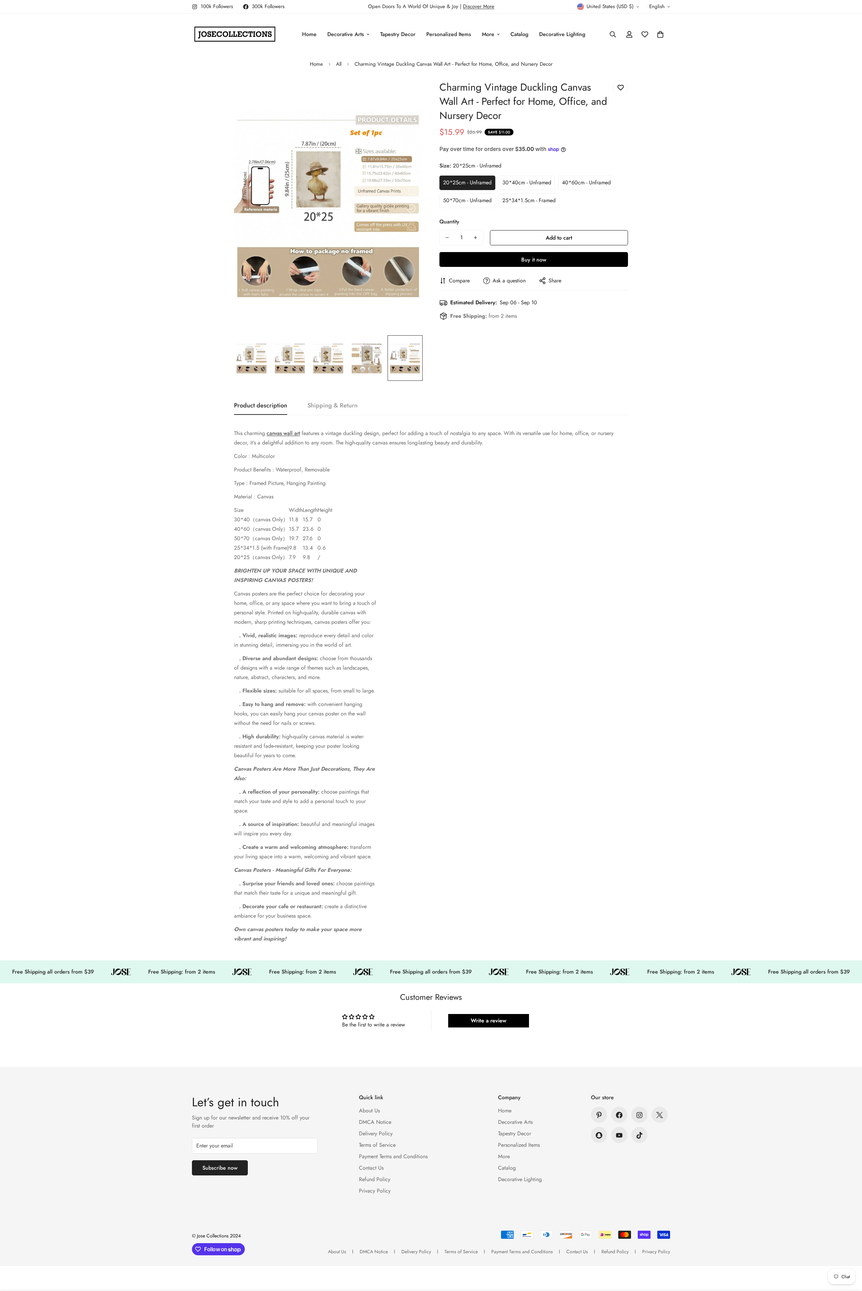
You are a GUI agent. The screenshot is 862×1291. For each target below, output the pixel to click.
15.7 (307, 519)
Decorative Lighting (562, 34)
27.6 (307, 538)
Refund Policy (374, 1180)
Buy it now (533, 260)
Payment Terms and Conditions (393, 1157)
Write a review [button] (488, 1020)
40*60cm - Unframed (586, 182)
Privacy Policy (375, 1191)
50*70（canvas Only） (261, 538)
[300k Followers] (619, 1115)
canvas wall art (283, 433)
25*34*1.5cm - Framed (529, 200)
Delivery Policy (376, 1134)
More (488, 34)
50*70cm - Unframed (467, 200)
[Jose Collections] (235, 34)
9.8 (292, 548)
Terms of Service (377, 1145)
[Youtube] (619, 1135)
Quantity (449, 221)
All (338, 64)
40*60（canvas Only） (261, 529)
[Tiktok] (639, 1135)
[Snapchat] (599, 1135)
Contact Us (371, 1168)
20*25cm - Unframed (467, 182)
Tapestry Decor (398, 34)
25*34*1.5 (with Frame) (261, 548)
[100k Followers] (639, 1115)
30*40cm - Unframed (526, 182)
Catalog (519, 34)
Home (309, 34)
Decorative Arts (345, 34)
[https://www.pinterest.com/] (599, 1115)
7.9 (292, 557)
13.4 (308, 548)
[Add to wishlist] (620, 87)
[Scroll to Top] (849, 1254)
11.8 (293, 519)
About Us (369, 1111)
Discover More (478, 6)
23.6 (308, 529)
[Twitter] (660, 1115)
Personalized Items (448, 34)
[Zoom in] (408, 92)
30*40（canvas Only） (261, 519)
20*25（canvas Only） (261, 557)
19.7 (293, 538)
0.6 (322, 548)
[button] (660, 34)
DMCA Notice (375, 1122)
